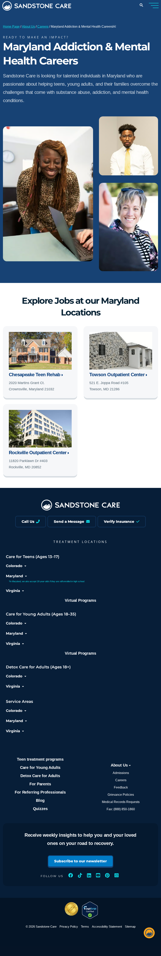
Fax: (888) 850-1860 (121, 809)
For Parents (40, 784)
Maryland (14, 576)
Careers (42, 26)
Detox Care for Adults (40, 776)
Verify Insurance (119, 521)
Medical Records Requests (121, 802)
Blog (40, 800)
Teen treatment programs (40, 759)
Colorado (14, 566)
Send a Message (69, 521)
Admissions (121, 773)
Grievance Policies (121, 794)
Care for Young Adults (40, 767)
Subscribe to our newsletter (80, 861)
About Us (28, 26)
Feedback (121, 787)
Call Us (28, 521)
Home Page (11, 26)
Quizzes (40, 808)
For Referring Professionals (40, 792)
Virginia (13, 591)
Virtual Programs (80, 600)
